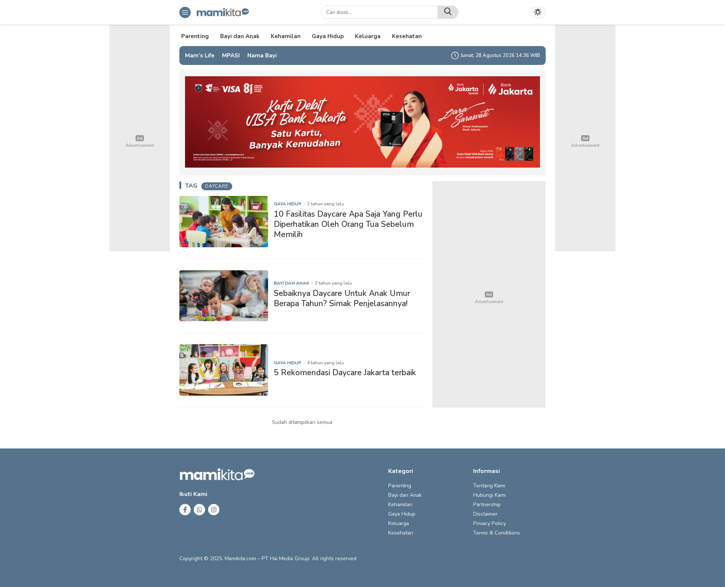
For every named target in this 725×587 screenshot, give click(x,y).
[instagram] (213, 509)
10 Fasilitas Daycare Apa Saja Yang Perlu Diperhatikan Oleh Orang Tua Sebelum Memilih (348, 224)
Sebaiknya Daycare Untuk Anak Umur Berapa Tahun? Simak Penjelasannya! (342, 298)
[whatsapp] (199, 509)
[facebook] (185, 509)
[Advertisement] (489, 294)
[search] (448, 12)
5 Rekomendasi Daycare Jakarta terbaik (345, 372)
